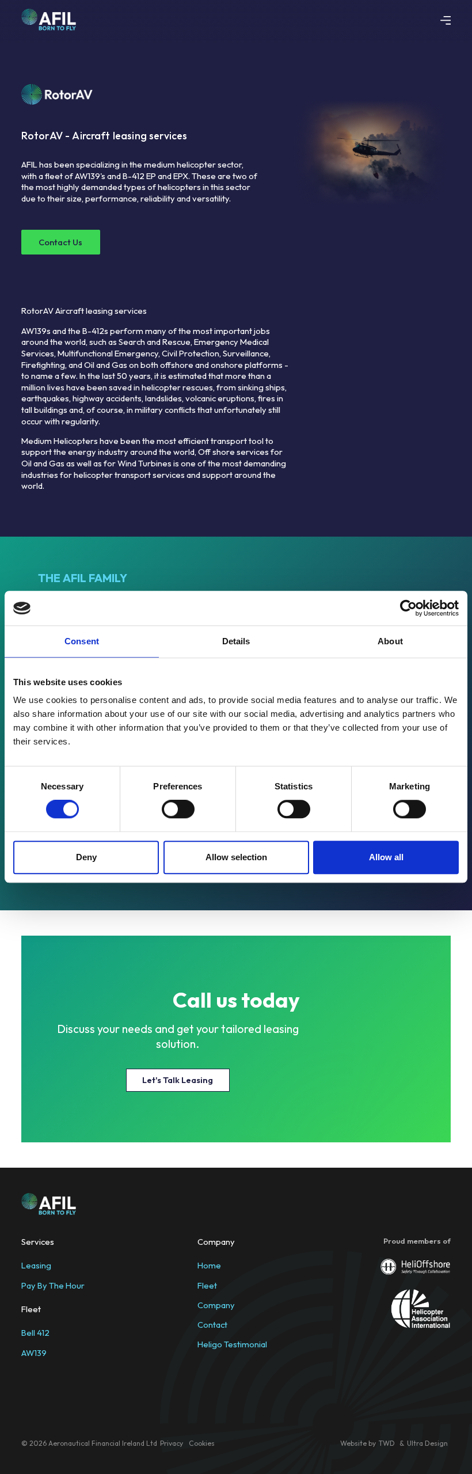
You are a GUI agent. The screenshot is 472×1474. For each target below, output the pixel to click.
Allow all (386, 857)
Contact (212, 1324)
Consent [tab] (81, 641)
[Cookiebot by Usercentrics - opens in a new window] (408, 608)
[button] (445, 19)
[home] (49, 20)
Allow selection (236, 857)
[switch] (178, 809)
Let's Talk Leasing (177, 1079)
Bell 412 (35, 1333)
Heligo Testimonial (232, 1344)
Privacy (171, 1443)
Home (209, 1265)
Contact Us (60, 242)
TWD (388, 1443)
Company (216, 1305)
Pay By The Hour (53, 1285)
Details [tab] (236, 641)
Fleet (207, 1285)
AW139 (34, 1352)
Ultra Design (427, 1443)
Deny (86, 857)
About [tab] (390, 641)
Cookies (202, 1443)
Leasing (36, 1265)
